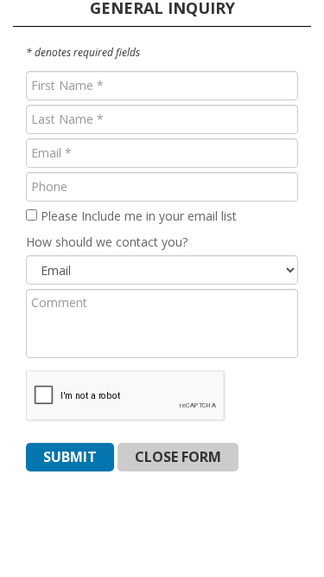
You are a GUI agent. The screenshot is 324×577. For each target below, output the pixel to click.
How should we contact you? (106, 242)
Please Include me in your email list (137, 216)
